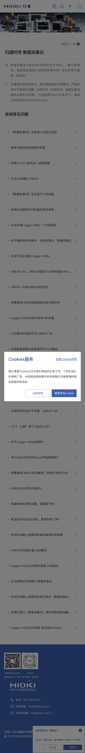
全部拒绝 (37, 393)
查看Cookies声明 (66, 359)
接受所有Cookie (64, 393)
